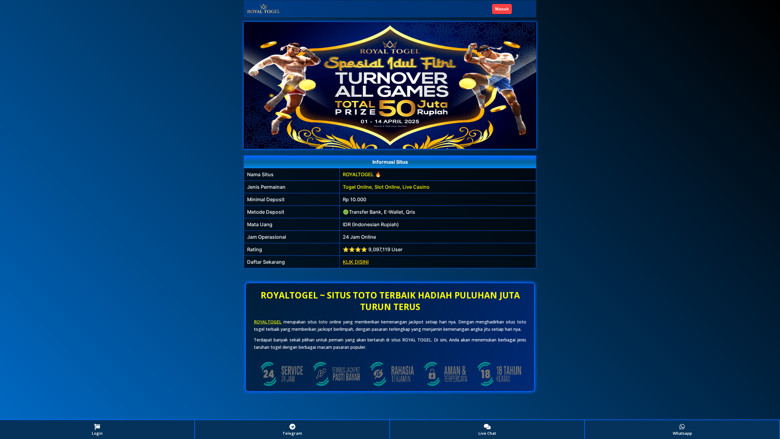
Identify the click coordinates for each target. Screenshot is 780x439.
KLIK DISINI (356, 262)
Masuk (502, 8)
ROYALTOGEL (268, 322)
